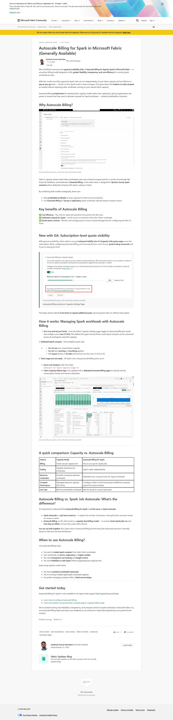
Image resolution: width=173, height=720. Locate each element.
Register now (14, 12)
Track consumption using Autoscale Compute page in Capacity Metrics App (74, 602)
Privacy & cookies (127, 710)
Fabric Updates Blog (55, 27)
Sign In (152, 20)
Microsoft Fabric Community (26, 27)
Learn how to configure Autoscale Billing (60, 600)
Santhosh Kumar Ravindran (56, 59)
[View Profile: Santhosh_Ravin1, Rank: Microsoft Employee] (42, 62)
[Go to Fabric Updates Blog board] (43, 659)
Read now (126, 32)
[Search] (137, 20)
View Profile (127, 645)
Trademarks (151, 710)
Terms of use (140, 710)
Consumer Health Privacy (48, 715)
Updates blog (42, 27)
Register (144, 20)
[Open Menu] (153, 27)
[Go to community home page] (32, 20)
